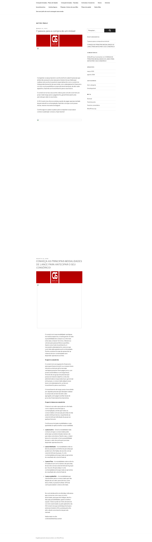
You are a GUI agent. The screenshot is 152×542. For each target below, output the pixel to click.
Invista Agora (53, 7)
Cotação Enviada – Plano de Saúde (47, 3)
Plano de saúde (86, 7)
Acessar (89, 98)
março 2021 (90, 71)
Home (100, 3)
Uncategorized (91, 88)
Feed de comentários (93, 105)
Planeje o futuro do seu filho (69, 7)
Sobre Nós (97, 7)
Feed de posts (91, 102)
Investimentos (40, 7)
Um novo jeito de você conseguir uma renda (49, 11)
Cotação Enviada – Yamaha (69, 3)
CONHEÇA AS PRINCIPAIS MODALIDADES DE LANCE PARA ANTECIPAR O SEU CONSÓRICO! (59, 264)
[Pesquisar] (109, 30)
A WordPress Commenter (94, 57)
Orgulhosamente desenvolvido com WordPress (50, 538)
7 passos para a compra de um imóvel (55, 31)
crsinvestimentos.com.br (53, 519)
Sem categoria (91, 85)
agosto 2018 (91, 74)
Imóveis (107, 3)
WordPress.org (91, 108)
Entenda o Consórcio (88, 3)
